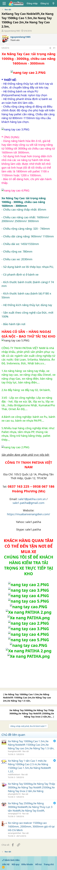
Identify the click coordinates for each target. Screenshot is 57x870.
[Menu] (4, 3)
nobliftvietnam (14, 774)
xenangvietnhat (14, 833)
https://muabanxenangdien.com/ (28, 514)
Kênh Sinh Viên (12, 860)
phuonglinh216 (14, 794)
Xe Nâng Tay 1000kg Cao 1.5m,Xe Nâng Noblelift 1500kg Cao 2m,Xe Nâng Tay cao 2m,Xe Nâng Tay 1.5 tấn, (31, 744)
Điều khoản (27, 864)
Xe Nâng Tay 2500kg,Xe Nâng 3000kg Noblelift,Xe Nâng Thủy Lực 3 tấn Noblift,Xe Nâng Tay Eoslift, (30, 807)
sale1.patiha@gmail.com (28, 503)
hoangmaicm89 (14, 751)
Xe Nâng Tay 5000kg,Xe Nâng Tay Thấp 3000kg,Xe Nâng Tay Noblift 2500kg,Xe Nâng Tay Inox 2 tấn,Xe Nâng (31, 787)
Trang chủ (49, 864)
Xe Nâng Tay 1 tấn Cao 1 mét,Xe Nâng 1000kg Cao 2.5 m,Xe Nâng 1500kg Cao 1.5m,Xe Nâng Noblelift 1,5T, (29, 766)
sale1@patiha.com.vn (32, 499)
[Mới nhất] (53, 3)
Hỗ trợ (38, 864)
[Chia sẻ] (50, 48)
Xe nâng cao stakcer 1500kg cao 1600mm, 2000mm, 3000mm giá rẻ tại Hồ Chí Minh (31, 826)
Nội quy (15, 864)
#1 (54, 48)
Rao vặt (25, 751)
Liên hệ (5, 864)
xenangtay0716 (14, 813)
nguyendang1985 (12, 30)
